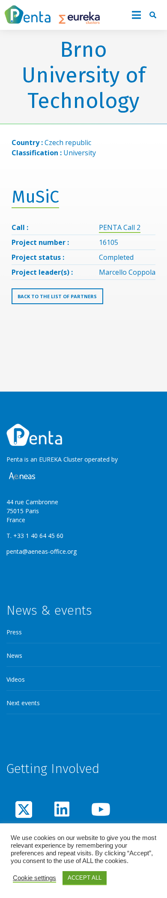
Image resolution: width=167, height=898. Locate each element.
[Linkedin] (61, 809)
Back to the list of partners (57, 296)
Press (14, 632)
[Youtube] (99, 809)
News (14, 655)
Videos (15, 679)
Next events (23, 703)
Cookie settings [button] (34, 878)
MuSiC (35, 197)
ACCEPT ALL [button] (84, 878)
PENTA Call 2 (119, 227)
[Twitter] (24, 809)
